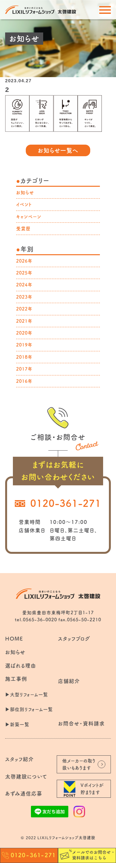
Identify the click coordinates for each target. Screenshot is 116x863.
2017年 (24, 369)
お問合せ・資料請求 (81, 723)
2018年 (24, 357)
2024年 (24, 285)
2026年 (24, 261)
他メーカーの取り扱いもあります (79, 764)
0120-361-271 (65, 503)
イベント (24, 204)
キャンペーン (28, 216)
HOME (14, 638)
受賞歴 (23, 228)
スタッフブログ (74, 638)
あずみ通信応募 (23, 793)
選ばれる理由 (20, 665)
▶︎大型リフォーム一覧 (26, 694)
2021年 (24, 321)
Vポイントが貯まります (92, 789)
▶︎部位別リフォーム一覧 (29, 709)
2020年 (24, 333)
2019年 (24, 345)
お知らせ (25, 192)
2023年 (24, 297)
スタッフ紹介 (19, 759)
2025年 (24, 273)
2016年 (24, 381)
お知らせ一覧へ (58, 150)
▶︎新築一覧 (17, 724)
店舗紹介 (69, 681)
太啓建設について (26, 776)
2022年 (24, 309)
